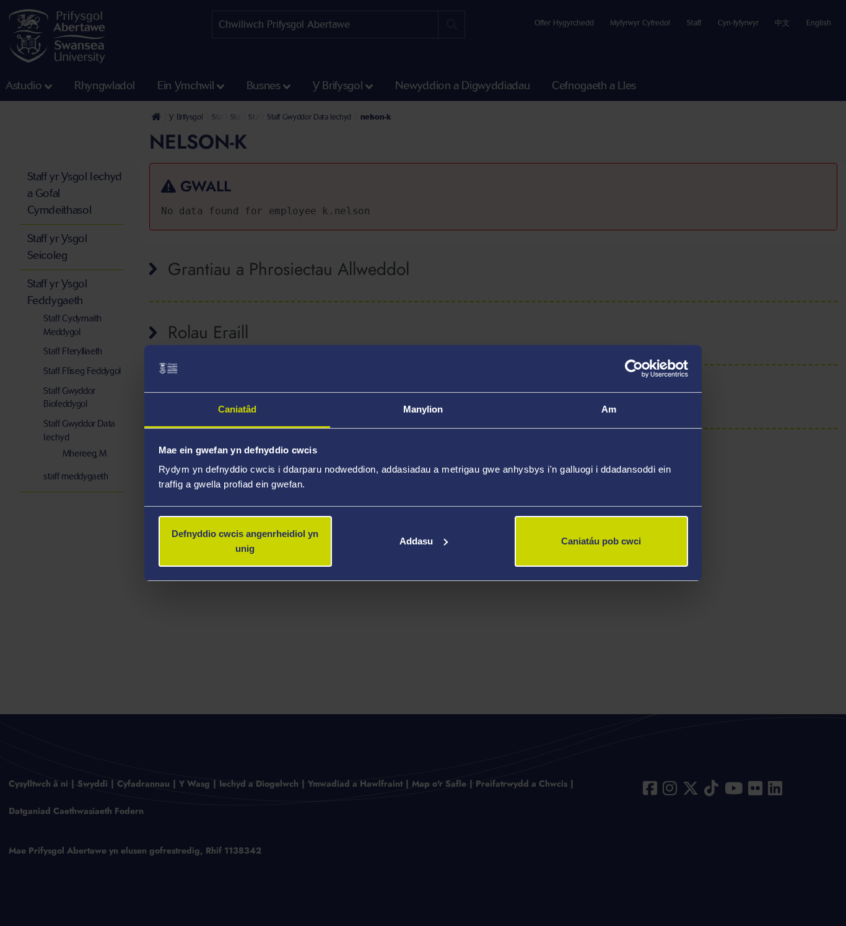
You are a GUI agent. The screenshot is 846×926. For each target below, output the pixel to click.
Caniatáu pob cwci (601, 541)
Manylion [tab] (423, 409)
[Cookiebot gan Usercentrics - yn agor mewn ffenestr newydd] (634, 368)
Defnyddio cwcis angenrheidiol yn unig (245, 541)
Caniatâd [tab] (237, 409)
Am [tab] (608, 409)
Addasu (416, 541)
